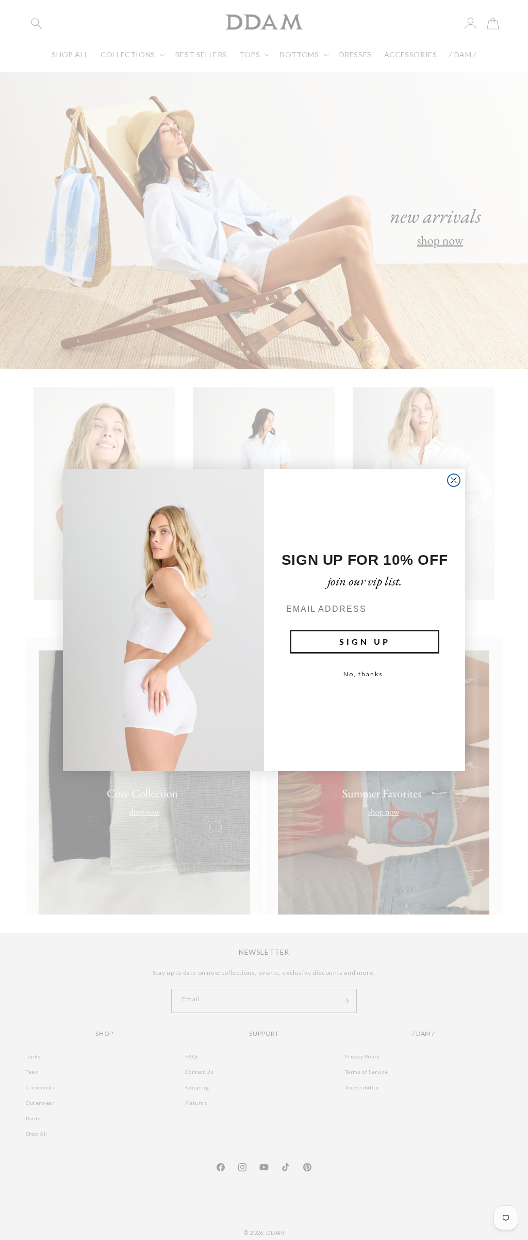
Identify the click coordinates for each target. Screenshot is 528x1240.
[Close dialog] (454, 480)
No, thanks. (364, 674)
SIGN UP (364, 641)
